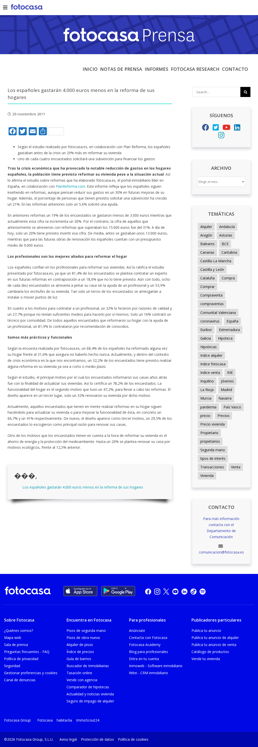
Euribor (206, 329)
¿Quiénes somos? (18, 630)
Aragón (206, 235)
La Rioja (207, 389)
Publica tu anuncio (206, 630)
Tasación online (79, 672)
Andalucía (227, 226)
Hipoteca (225, 338)
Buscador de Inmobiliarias (88, 665)
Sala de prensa (16, 644)
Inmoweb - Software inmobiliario (155, 665)
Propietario (209, 432)
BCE (225, 243)
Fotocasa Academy (144, 644)
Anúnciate (137, 630)
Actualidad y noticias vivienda (90, 694)
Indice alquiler (211, 355)
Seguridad (12, 665)
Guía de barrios (79, 658)
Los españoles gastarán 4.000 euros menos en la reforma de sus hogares (82, 487)
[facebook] (148, 591)
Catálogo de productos (210, 651)
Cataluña (207, 278)
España (232, 321)
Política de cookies (133, 739)
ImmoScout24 (87, 720)
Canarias (207, 252)
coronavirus (209, 321)
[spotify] (203, 591)
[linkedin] (184, 591)
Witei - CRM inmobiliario (148, 672)
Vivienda (207, 475)
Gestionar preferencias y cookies (30, 672)
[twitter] (166, 591)
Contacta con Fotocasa (148, 637)
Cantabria (229, 252)
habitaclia (64, 720)
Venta (235, 467)
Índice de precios (80, 651)
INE (230, 372)
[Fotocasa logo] (27, 591)
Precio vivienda (212, 424)
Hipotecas (208, 346)
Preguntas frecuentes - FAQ (26, 651)
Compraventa (211, 295)
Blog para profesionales (148, 651)
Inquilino (207, 381)
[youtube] (175, 591)
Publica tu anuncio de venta (213, 644)
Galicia (205, 338)
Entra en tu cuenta (144, 658)
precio (205, 415)
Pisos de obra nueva (83, 637)
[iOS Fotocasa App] (80, 591)
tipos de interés (212, 458)
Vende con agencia (82, 679)
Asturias (225, 235)
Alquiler (206, 226)
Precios (223, 415)
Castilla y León (212, 269)
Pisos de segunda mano (86, 630)
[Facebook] (205, 128)
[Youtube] (226, 128)
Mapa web (12, 637)
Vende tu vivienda (205, 658)
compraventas (212, 303)
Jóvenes (227, 381)
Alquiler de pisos (80, 644)
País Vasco (232, 407)
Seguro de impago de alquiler (90, 701)
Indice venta (210, 372)
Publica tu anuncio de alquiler (215, 637)
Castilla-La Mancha (215, 260)
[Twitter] (216, 128)
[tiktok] (193, 591)
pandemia (208, 407)
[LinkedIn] (237, 128)
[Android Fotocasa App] (118, 591)
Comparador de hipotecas (88, 687)
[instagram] (157, 591)
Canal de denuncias (20, 679)
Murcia (205, 398)
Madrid (226, 389)
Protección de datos (97, 739)
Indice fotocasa (212, 364)
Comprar (207, 286)
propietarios (210, 441)
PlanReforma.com (70, 186)
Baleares (207, 243)
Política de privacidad (21, 658)
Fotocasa (45, 720)
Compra (228, 278)
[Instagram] (221, 136)
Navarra (225, 398)
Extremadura (229, 329)
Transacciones (212, 467)
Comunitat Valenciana (218, 312)
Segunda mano (212, 449)
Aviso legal (68, 739)
